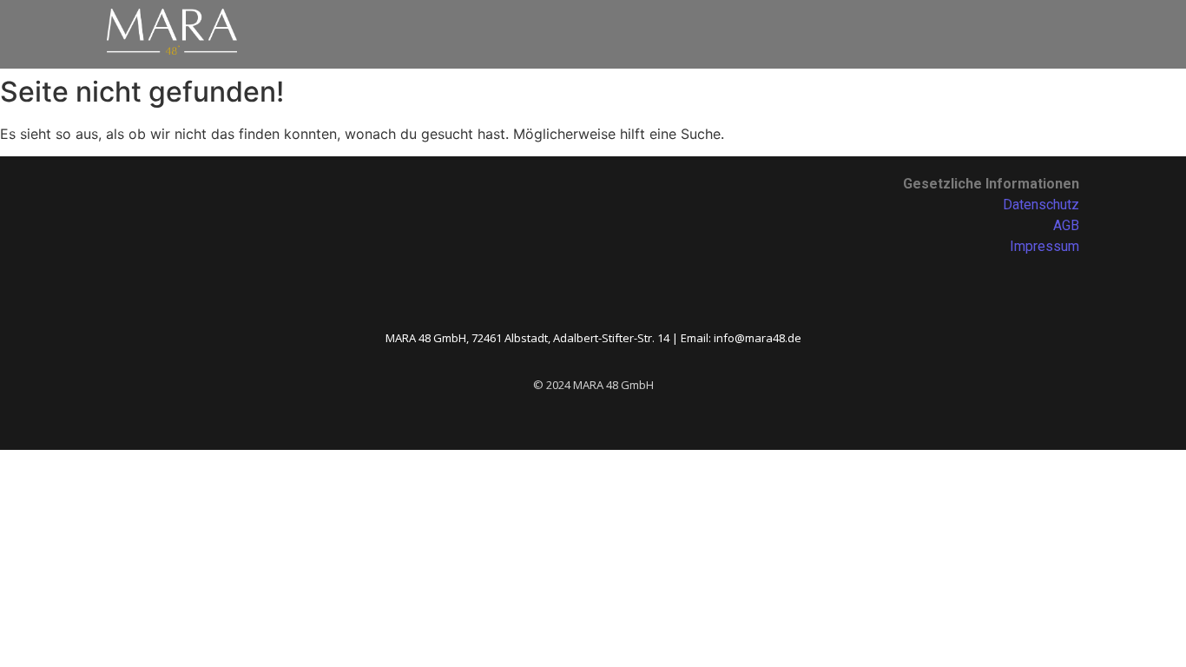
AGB (1066, 225)
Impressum (1044, 246)
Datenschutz (1041, 204)
